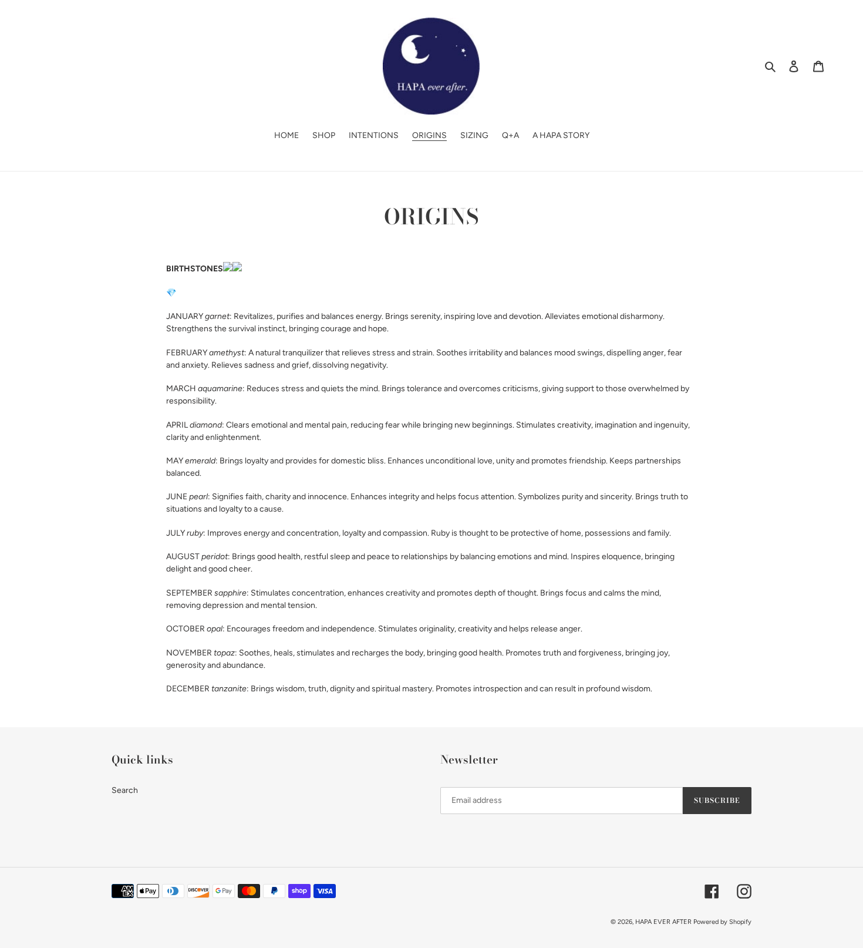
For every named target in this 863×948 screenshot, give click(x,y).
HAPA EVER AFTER (663, 922)
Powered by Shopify (722, 922)
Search (125, 790)
